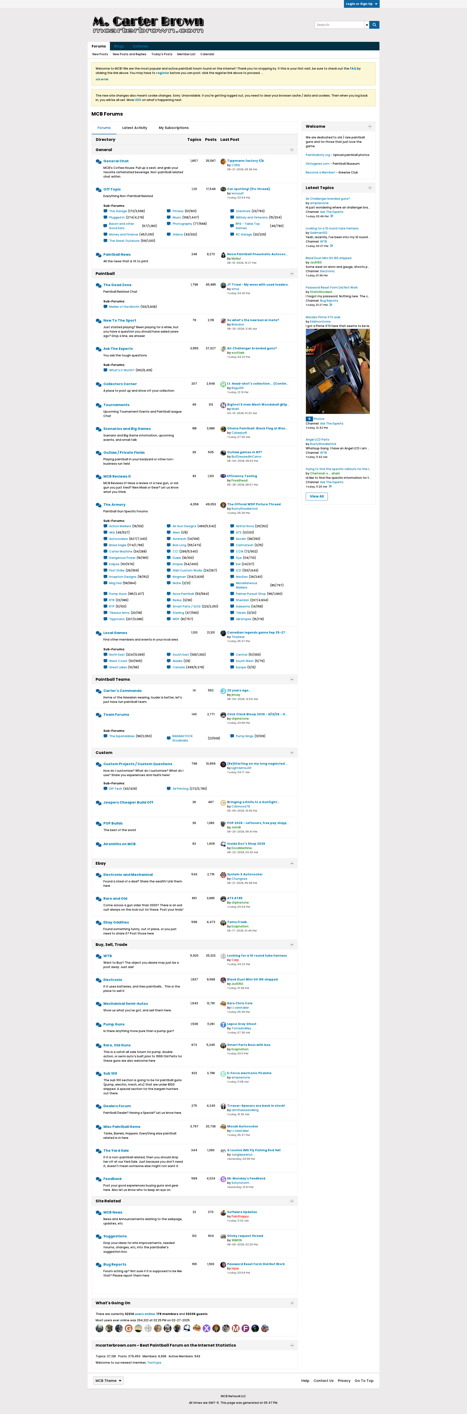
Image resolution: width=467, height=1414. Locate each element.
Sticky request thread (245, 1236)
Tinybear (238, 637)
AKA (112, 532)
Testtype (154, 1362)
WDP (176, 619)
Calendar (207, 54)
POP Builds (113, 823)
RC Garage (244, 234)
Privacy (344, 1380)
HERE (138, 100)
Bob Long (179, 545)
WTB (107, 955)
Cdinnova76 (241, 806)
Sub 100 (110, 1073)
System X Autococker (245, 874)
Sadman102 (318, 233)
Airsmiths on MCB (119, 844)
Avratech (179, 539)
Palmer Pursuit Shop (251, 594)
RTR (112, 600)
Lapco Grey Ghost (241, 1024)
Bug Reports (114, 1264)
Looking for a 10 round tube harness (257, 955)
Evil (238, 564)
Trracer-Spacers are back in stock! (256, 1106)
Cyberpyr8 (239, 433)
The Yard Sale (116, 1150)
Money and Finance (123, 234)
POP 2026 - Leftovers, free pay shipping (259, 823)
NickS (235, 409)
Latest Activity (134, 127)
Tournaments (116, 404)
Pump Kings (244, 736)
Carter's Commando (122, 690)
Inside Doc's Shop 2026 (246, 844)
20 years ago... (239, 690)
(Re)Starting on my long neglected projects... (264, 763)
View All (317, 496)
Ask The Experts (118, 348)
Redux (177, 600)
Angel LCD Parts (317, 439)
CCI (175, 551)
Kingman (179, 577)
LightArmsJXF (241, 768)
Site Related (108, 1201)
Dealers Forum (117, 1106)
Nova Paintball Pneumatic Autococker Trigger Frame (271, 254)
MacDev (242, 577)
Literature (243, 211)
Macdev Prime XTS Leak (323, 317)
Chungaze (239, 879)
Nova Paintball (183, 594)
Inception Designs (122, 577)
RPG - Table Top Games (248, 226)
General (104, 150)
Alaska (177, 661)
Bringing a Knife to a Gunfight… (253, 802)
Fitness (178, 211)
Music (177, 217)
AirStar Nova (245, 526)
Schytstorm (240, 1183)
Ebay (101, 863)
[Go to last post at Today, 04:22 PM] (331, 216)
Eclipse (114, 564)
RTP (112, 606)
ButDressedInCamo (246, 456)
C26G (236, 165)
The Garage (118, 211)
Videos (178, 234)
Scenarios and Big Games (127, 428)
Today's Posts (161, 54)
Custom (104, 752)
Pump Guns (118, 594)
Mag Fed (115, 583)
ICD (238, 570)
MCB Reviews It (117, 476)
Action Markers (120, 526)
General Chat (116, 161)
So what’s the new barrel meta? (253, 320)
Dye (239, 558)
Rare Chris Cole (239, 1003)
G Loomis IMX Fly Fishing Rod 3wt (254, 1150)
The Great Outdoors (124, 241)
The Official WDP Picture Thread (254, 504)
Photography (182, 224)
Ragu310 (238, 388)
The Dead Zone (117, 284)
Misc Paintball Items (121, 1126)
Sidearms (243, 606)
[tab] (104, 128)
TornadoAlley (241, 1028)
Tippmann (117, 619)
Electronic (112, 979)
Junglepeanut (242, 1154)
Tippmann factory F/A (245, 161)
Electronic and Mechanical (128, 874)
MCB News (112, 1212)
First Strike (117, 570)
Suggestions (115, 1236)
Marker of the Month (124, 307)
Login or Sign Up (359, 4)
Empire (178, 564)
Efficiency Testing (242, 476)
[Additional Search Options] (366, 25)
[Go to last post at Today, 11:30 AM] (330, 486)
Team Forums (116, 714)
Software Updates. (242, 1212)
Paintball (105, 273)
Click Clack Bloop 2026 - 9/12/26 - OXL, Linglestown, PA (271, 714)
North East (117, 655)
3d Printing (181, 789)
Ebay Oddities (116, 922)
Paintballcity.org (318, 155)
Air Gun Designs (184, 526)
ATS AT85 (234, 898)
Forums (99, 46)
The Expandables (122, 736)
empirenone (241, 1077)
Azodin (241, 539)
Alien (176, 532)
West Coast (118, 661)
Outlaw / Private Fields (124, 452)
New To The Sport (119, 320)
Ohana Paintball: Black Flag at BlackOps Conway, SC (270, 428)
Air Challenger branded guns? (252, 348)
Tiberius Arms (119, 613)
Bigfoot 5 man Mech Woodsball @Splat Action (265, 404)
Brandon (238, 324)
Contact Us (324, 1380)
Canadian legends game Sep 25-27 (256, 632)
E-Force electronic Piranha (249, 1073)
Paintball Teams (113, 679)
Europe (241, 667)
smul (235, 289)
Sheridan (242, 600)
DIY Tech (115, 789)
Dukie (177, 558)
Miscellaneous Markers (246, 585)
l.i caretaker (240, 1008)
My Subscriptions (174, 127)
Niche (177, 583)
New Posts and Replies (129, 54)
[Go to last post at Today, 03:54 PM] (330, 305)
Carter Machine (120, 551)
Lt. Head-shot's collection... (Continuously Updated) (270, 383)
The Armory (114, 504)
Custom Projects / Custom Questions (137, 763)
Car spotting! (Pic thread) (248, 189)
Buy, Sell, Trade (111, 944)
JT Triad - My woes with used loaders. (258, 284)
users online (145, 1314)
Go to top (364, 1380)
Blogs (119, 46)
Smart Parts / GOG (187, 606)
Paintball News (117, 254)
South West (245, 661)
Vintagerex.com (318, 164)
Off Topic (112, 189)
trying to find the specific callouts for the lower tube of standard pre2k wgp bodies (368, 469)
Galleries (140, 46)
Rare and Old (115, 898)
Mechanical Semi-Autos (125, 1003)
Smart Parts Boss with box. (249, 1045)
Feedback (112, 1178)
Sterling (178, 613)
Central (241, 655)
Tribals (241, 613)
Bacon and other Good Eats (121, 226)
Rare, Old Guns (117, 1045)
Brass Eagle (117, 545)
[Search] (374, 25)
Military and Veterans (252, 217)
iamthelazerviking (245, 1110)
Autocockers (118, 539)
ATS (239, 532)
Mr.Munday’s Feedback (246, 1178)
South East (181, 655)
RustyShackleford (245, 509)
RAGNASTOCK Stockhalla (182, 738)
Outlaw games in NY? (244, 452)
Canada (179, 667)
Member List (186, 54)
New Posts (100, 54)
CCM (239, 551)
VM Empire (243, 619)
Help (305, 1380)
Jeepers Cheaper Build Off (128, 802)
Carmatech (244, 545)
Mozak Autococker (242, 1126)
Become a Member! (320, 172)
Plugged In (117, 217)
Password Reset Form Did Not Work (256, 1264)
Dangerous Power (122, 558)
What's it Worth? (122, 370)
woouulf (238, 193)
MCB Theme (106, 1380)
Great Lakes (118, 667)
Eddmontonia (320, 321)
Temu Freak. (237, 922)
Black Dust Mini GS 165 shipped (252, 979)
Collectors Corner (120, 383)
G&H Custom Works (187, 570)
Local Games (115, 632)
